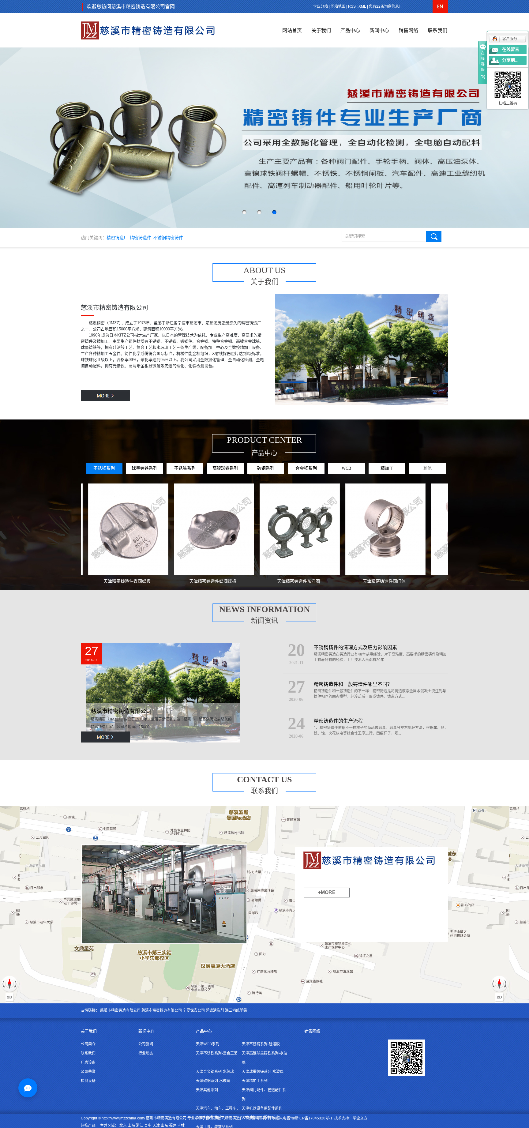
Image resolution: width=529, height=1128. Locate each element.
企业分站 (320, 6)
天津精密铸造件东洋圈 (263, 581)
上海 (131, 1125)
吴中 (148, 1125)
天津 (156, 1125)
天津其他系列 (207, 1090)
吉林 (181, 1125)
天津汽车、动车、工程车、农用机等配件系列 (218, 1113)
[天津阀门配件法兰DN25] (436, 529)
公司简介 (88, 1044)
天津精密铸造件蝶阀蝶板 (92, 581)
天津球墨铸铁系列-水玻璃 (262, 1072)
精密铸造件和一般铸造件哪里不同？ (353, 684)
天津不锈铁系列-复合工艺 (217, 1053)
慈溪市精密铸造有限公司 (121, 711)
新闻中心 (379, 30)
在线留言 (510, 49)
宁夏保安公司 (194, 1010)
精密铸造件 (140, 237)
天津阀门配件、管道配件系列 (264, 1094)
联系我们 (437, 30)
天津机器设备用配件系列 (262, 1108)
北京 (123, 1125)
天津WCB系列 (207, 1044)
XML (362, 6)
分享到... (510, 60)
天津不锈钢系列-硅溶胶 (261, 1044)
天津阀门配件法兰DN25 (435, 581)
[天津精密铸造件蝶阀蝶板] (93, 529)
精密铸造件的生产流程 (338, 721)
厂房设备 (88, 1062)
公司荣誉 (88, 1072)
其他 (427, 468)
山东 (164, 1125)
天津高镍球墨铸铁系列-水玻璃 (264, 1058)
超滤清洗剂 (215, 1010)
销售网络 (408, 30)
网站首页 (292, 30)
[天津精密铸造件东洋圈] (265, 529)
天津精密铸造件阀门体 (349, 581)
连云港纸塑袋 (236, 1010)
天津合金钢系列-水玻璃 (215, 1072)
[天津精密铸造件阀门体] (350, 529)
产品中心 (350, 30)
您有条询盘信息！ (386, 6)
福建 (172, 1125)
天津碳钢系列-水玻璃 (213, 1081)
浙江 (139, 1125)
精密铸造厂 (117, 237)
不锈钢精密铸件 (168, 237)
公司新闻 (145, 1044)
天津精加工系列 (255, 1081)
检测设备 (88, 1081)
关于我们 (321, 30)
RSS (352, 6)
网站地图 (338, 6)
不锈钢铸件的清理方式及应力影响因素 (355, 647)
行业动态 (145, 1053)
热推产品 (88, 1125)
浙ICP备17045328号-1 (313, 1118)
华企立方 (360, 1118)
